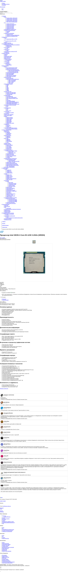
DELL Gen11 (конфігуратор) (11, 21)
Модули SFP (10, 151)
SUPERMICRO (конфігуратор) (10, 29)
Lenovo (5, 41)
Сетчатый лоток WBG (12, 200)
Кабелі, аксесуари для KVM (13, 161)
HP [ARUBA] (8, 133)
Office (7, 50)
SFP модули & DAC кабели (11, 150)
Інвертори (6, 205)
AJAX (7, 214)
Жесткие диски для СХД (13, 71)
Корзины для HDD (7, 91)
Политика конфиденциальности (8, 522)
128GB (7, 90)
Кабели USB (8, 120)
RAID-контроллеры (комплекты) (12, 79)
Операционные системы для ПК (10, 51)
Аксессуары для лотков (11, 203)
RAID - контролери (12, 80)
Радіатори (8, 63)
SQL (7, 48)
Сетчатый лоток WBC (12, 199)
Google (1, 510)
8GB (7, 86)
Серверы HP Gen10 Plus (11, 24)
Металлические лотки (10, 198)
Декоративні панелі (8, 56)
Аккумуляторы (7, 210)
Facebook (2, 511)
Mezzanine (8, 100)
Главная (3, 221)
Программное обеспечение (7, 43)
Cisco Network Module (10, 101)
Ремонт (3, 3)
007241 (6, 289)
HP (4, 22)
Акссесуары (6, 180)
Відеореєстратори (7, 218)
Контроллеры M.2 (9, 78)
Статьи (3, 520)
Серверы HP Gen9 (10, 26)
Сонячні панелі (7, 212)
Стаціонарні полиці (12, 184)
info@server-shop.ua (7, 506)
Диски (5, 66)
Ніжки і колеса (9, 196)
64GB (7, 89)
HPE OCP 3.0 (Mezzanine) (11, 97)
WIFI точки (6, 138)
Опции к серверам (5, 53)
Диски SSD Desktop (10, 73)
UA (2, 8)
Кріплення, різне (9, 194)
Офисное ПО (6, 49)
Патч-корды (8, 146)
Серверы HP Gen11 (10, 23)
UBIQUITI (8, 132)
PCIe (7, 99)
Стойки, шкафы (5, 168)
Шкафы (5, 173)
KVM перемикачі (11, 160)
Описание (4, 299)
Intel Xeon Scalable (10, 112)
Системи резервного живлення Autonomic (12, 209)
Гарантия (4, 515)
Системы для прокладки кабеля (10, 197)
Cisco (7, 142)
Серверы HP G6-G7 (10, 28)
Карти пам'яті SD (7, 57)
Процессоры (6, 111)
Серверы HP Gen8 (10, 27)
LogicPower (8, 208)
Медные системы (7, 144)
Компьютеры (4, 37)
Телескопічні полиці (12, 183)
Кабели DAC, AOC (12, 152)
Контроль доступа (7, 219)
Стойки (5, 169)
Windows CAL (9, 46)
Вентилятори (9, 64)
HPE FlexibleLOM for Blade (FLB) (12, 104)
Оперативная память (6, 544)
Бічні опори (10, 182)
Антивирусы (6, 52)
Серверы (4, 16)
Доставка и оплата (5, 4)
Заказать (2, 284)
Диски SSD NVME (9, 74)
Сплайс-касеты (9, 156)
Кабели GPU (8, 122)
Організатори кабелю (10, 188)
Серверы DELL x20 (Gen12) (11, 20)
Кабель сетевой (9, 145)
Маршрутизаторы (7, 135)
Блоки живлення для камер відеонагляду (14, 217)
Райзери (6, 54)
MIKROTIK (8, 134)
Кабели (5, 116)
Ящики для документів (10, 193)
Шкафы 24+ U (9, 177)
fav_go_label (2, 237)
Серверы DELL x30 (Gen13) (11, 19)
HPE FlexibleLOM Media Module (12, 102)
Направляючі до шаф (10, 190)
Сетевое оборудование (6, 129)
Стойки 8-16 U (9, 171)
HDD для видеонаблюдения (14, 70)
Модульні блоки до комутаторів (12, 165)
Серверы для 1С (9, 34)
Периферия (6, 124)
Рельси (5, 55)
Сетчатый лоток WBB (12, 201)
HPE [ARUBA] (9, 141)
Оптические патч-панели (11, 155)
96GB (7, 84)
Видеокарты (6, 113)
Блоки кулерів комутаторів (11, 163)
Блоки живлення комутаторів (12, 164)
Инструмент (6, 130)
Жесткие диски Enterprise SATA (12, 69)
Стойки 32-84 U (9, 172)
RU (2, 9)
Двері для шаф (9, 179)
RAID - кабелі (11, 82)
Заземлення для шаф (10, 195)
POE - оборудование (10, 166)
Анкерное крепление (10, 202)
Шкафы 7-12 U (9, 175)
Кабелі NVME (9, 121)
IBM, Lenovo (8, 110)
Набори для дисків (8, 59)
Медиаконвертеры (10, 153)
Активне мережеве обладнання (10, 158)
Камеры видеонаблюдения (9, 215)
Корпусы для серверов (8, 114)
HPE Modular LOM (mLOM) (11, 103)
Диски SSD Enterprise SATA (11, 67)
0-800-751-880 (3, 1)
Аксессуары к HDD (8, 115)
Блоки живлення (7, 107)
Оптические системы (8, 149)
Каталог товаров (3, 11)
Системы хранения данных (9, 30)
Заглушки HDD (9, 94)
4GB (7, 85)
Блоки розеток (9, 187)
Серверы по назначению (9, 33)
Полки (7, 181)
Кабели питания (9, 117)
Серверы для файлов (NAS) (12, 36)
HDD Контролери (7, 77)
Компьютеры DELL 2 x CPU (11, 39)
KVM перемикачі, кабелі (11, 159)
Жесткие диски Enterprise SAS (12, 72)
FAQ (3, 523)
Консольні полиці (11, 186)
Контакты (4, 5)
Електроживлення (5, 204)
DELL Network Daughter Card (12, 98)
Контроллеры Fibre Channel (11, 128)
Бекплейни (8, 60)
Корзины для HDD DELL (11, 92)
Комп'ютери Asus (7, 42)
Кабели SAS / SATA (10, 123)
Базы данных (7, 47)
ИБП (5, 207)
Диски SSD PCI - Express (11, 75)
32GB (7, 88)
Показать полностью (4, 388)
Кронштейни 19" (9, 189)
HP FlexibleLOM (9, 96)
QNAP (7, 32)
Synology (8, 31)
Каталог (3, 223)
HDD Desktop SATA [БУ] (11, 76)
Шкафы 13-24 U (9, 176)
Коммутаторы (7, 131)
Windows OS (8, 45)
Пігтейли (8, 157)
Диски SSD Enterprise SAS (11, 68)
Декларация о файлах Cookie (8, 521)
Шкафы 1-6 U (9, 174)
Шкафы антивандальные (11, 178)
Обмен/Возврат (7, 516)
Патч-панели (8, 147)
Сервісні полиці (11, 185)
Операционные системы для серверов (12, 44)
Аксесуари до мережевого (9, 167)
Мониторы (8, 125)
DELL (5, 17)
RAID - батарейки (11, 81)
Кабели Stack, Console (10, 162)
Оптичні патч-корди (10, 154)
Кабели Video (9, 119)
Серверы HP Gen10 (10, 25)
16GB (7, 87)
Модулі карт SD (7, 58)
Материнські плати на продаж (8, 547)
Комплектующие (5, 65)
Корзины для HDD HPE (11, 93)
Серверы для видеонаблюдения (12, 35)
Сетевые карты (7, 95)
